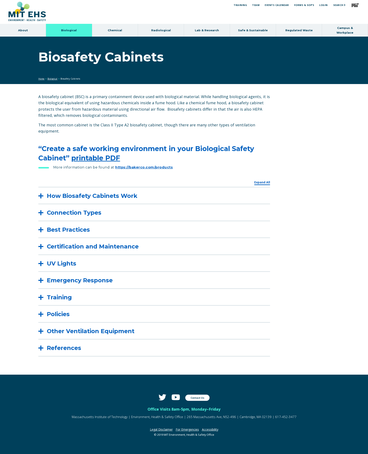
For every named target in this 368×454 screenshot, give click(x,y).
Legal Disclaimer (161, 429)
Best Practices (68, 229)
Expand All (262, 182)
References (64, 347)
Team (256, 5)
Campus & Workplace (344, 30)
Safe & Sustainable (253, 30)
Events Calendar (277, 5)
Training (240, 5)
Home (41, 78)
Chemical (115, 30)
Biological (69, 30)
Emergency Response (80, 280)
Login (323, 5)
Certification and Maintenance (93, 246)
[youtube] (175, 397)
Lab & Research (207, 30)
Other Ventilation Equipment (90, 331)
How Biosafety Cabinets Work (92, 195)
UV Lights (61, 263)
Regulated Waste (299, 30)
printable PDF (95, 158)
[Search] (345, 5)
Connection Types (74, 212)
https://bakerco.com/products (144, 167)
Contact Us (197, 397)
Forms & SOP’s (304, 5)
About (23, 30)
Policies (58, 314)
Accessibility (210, 429)
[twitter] (162, 397)
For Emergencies (187, 429)
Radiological (161, 30)
